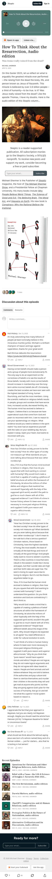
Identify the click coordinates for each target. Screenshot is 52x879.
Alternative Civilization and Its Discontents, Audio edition (27, 823)
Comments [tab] (8, 310)
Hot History (13, 333)
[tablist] (13, 310)
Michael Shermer (9, 66)
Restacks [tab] (18, 310)
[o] (6, 767)
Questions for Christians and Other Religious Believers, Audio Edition (29, 765)
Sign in (46, 3)
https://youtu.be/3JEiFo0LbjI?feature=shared (27, 356)
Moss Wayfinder (18, 445)
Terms (36, 858)
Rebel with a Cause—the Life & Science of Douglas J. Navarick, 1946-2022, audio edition (31, 775)
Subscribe (37, 3)
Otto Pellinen (13, 706)
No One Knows (14, 731)
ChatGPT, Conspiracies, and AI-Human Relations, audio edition (31, 804)
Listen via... (29, 40)
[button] (7, 23)
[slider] (23, 32)
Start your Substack (19, 867)
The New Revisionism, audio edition (30, 784)
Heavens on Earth (20, 201)
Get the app (38, 867)
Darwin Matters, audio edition (27, 793)
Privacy (29, 858)
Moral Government (16, 365)
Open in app (13, 40)
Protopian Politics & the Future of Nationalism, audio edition (28, 814)
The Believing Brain (27, 198)
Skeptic (42, 180)
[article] (26, 767)
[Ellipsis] (49, 333)
